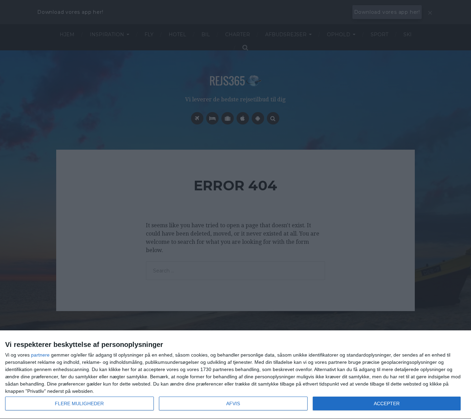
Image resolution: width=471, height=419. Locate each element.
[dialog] (235, 375)
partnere (40, 354)
